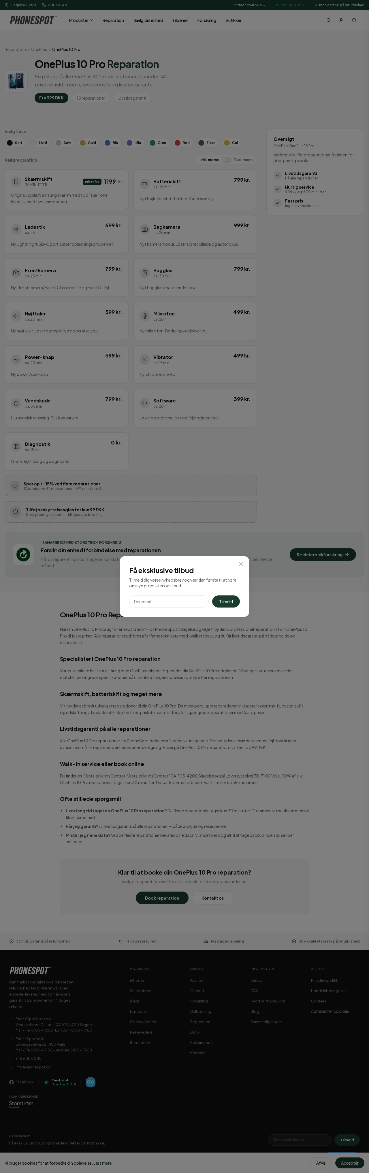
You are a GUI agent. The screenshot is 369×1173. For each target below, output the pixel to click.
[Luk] (241, 564)
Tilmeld (226, 601)
